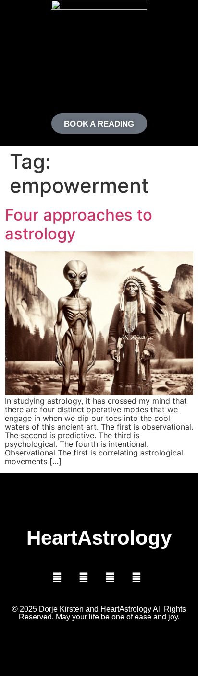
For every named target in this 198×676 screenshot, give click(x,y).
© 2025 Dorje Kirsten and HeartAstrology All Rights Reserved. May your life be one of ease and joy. (99, 613)
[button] (99, 84)
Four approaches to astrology (78, 224)
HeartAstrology (99, 537)
